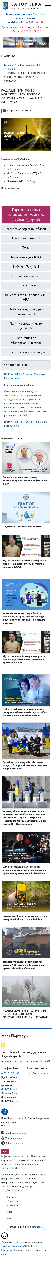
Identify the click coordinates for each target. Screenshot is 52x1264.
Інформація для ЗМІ (28, 65)
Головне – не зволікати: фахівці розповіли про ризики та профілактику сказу (25, 480)
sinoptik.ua (38, 1227)
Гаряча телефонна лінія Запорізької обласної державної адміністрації (26, 18)
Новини (12, 69)
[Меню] (48, 6)
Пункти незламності (26, 238)
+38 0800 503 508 (34, 22)
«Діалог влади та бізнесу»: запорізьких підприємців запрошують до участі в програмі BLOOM (25, 563)
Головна (8, 65)
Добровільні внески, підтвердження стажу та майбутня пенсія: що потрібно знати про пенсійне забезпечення (25, 712)
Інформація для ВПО (26, 257)
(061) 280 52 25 (9, 1089)
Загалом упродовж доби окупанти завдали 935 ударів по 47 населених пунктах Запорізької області (23, 965)
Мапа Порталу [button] (13, 1036)
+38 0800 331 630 (31, 31)
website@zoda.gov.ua (13, 1168)
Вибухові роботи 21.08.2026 (20, 385)
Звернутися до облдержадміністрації (26, 340)
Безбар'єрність (26, 285)
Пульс (26, 248)
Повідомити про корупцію (26, 352)
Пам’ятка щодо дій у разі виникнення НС (26, 312)
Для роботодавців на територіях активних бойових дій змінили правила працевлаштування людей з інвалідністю (25, 870)
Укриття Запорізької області (26, 229)
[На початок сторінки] (26, 1258)
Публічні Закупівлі (26, 266)
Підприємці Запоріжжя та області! (22, 526)
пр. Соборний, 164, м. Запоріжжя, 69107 (23, 1061)
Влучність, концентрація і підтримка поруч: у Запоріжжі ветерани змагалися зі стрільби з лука (25, 765)
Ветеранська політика (26, 276)
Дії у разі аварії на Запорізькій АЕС (26, 297)
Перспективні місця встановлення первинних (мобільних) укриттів (26, 214)
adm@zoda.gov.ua (37, 1073)
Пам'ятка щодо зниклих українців (26, 326)
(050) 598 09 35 (10, 1073)
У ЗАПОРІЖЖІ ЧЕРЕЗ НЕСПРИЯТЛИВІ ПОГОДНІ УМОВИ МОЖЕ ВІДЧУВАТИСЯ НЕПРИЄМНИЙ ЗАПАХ (25, 1014)
